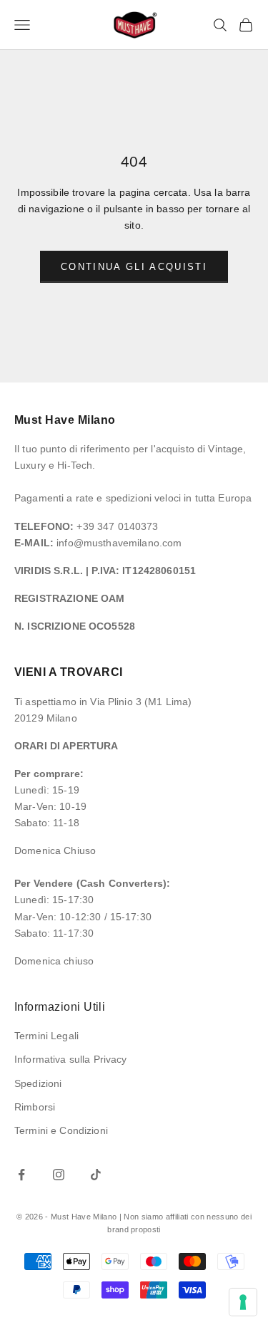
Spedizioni (37, 1083)
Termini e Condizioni (61, 1130)
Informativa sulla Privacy (70, 1059)
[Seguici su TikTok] (96, 1174)
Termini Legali (46, 1035)
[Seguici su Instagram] (58, 1174)
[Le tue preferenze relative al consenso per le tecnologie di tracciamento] (243, 1302)
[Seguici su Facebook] (21, 1174)
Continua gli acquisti (134, 266)
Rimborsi (34, 1107)
